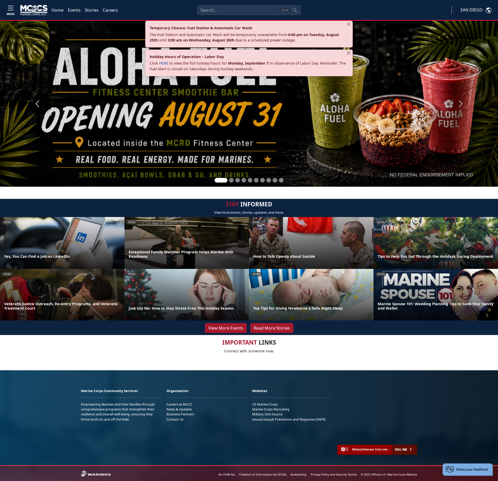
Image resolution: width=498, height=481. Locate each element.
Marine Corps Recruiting (270, 409)
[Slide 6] (256, 180)
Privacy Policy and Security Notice (334, 474)
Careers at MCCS (179, 404)
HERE (163, 63)
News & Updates (179, 409)
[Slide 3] (237, 180)
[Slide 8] (268, 180)
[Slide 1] (221, 180)
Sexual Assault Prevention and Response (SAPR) (289, 419)
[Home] (33, 10)
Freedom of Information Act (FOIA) (262, 474)
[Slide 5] (250, 180)
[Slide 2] (231, 180)
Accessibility (298, 474)
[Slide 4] (243, 180)
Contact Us (175, 419)
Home (58, 10)
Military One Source (267, 414)
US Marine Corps (265, 404)
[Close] (348, 24)
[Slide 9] (275, 180)
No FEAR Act (226, 474)
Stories (92, 10)
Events (74, 10)
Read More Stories (272, 328)
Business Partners (180, 414)
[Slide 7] (262, 180)
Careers (110, 10)
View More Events (225, 328)
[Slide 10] (281, 180)
